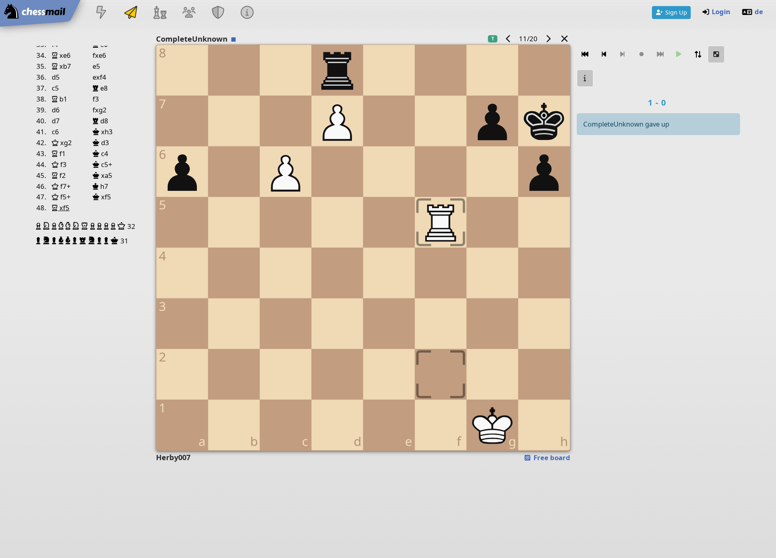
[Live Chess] (101, 13)
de (759, 11)
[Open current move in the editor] (716, 54)
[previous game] (508, 38)
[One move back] (603, 54)
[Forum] (188, 13)
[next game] (548, 38)
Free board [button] (551, 457)
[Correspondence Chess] (130, 13)
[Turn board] (697, 54)
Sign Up (676, 12)
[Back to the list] (564, 38)
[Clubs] (218, 13)
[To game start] (585, 54)
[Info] (247, 13)
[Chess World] (159, 13)
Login (721, 11)
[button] (39, 226)
